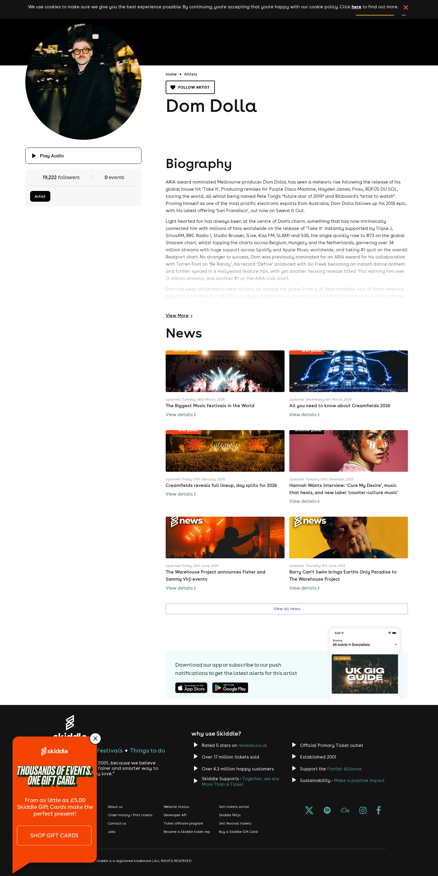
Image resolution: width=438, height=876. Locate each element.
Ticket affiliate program (183, 823)
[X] (309, 810)
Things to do (147, 750)
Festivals (110, 750)
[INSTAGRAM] (363, 810)
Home (171, 74)
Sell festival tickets (235, 823)
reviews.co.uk (252, 745)
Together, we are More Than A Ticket (240, 781)
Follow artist (193, 87)
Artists (190, 74)
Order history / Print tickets (130, 815)
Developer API (175, 815)
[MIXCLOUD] (345, 810)
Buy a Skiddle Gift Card (238, 832)
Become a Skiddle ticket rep (187, 832)
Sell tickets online (234, 807)
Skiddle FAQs (230, 815)
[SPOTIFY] (327, 810)
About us (115, 807)
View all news (287, 608)
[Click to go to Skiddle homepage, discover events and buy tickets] (69, 727)
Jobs (112, 832)
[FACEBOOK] (379, 810)
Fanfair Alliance (344, 769)
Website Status (176, 807)
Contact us (117, 823)
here (356, 7)
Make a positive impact (359, 780)
